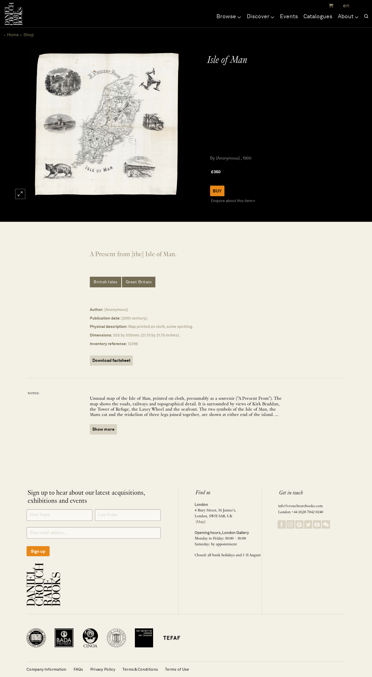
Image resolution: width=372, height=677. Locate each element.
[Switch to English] (344, 6)
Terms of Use (177, 669)
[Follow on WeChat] (326, 524)
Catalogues (317, 16)
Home (13, 34)
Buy (217, 190)
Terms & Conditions (140, 669)
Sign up (38, 551)
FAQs (78, 669)
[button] (330, 5)
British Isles (105, 282)
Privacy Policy (102, 669)
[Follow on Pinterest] (299, 524)
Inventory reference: (108, 343)
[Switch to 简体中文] (357, 6)
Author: (96, 309)
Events (289, 16)
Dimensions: (101, 335)
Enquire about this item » (233, 200)
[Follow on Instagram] (290, 524)
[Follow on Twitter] (308, 524)
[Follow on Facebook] (282, 524)
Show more (103, 429)
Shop (29, 34)
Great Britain (139, 282)
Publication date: (105, 318)
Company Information (47, 669)
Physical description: (108, 326)
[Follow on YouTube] (317, 524)
